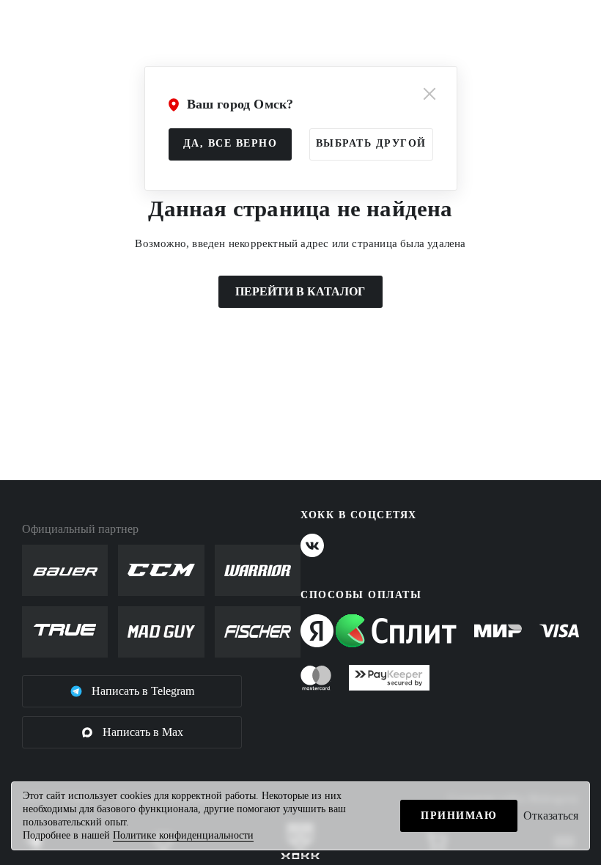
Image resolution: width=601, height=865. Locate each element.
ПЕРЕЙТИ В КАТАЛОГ (300, 291)
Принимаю (459, 815)
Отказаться (550, 815)
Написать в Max (143, 732)
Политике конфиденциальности (183, 835)
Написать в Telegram (143, 691)
